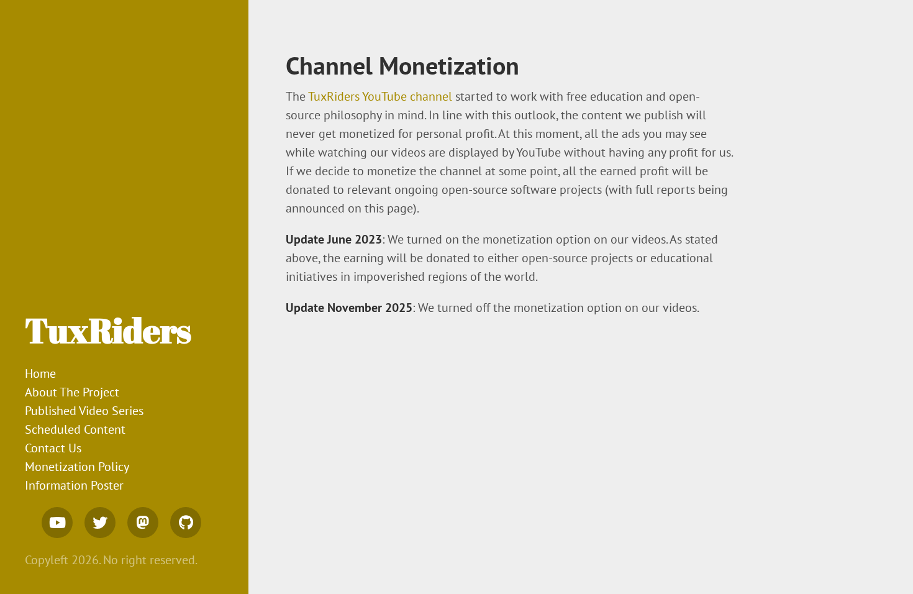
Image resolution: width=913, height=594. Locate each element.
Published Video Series (84, 411)
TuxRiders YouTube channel (380, 96)
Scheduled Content (75, 429)
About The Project (72, 392)
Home (40, 373)
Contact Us (53, 448)
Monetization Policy (77, 467)
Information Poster (74, 485)
